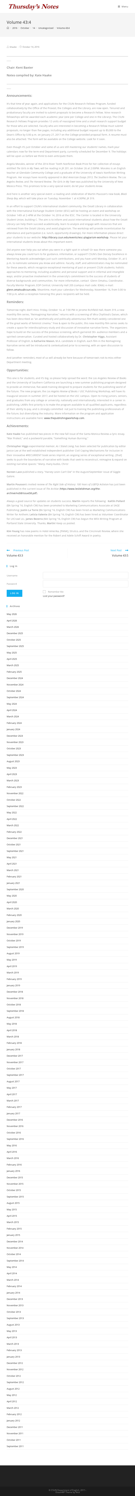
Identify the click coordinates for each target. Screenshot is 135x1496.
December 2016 (15, 1119)
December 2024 (15, 678)
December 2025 (15, 633)
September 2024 (15, 697)
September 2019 (15, 947)
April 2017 (12, 1094)
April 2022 (12, 819)
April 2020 (12, 902)
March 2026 (13, 626)
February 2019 (14, 979)
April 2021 (12, 863)
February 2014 (14, 1286)
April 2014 (12, 1273)
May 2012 (12, 1395)
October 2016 (14, 1132)
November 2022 (15, 793)
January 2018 (13, 1049)
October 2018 (14, 1004)
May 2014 (12, 1267)
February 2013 (14, 1350)
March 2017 (13, 1100)
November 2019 (15, 934)
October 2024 (14, 691)
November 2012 (15, 1369)
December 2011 (15, 1427)
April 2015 (12, 1215)
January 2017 (13, 1113)
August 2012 (13, 1388)
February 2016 (14, 1164)
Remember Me (55, 591)
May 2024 (12, 703)
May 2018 (12, 1023)
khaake (13, 46)
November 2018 (15, 998)
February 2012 (14, 1414)
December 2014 (15, 1241)
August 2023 (13, 761)
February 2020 (14, 915)
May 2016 (12, 1145)
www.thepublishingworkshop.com (64, 418)
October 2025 (14, 639)
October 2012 (14, 1375)
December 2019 (15, 927)
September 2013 (15, 1318)
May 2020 (12, 895)
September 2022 (15, 806)
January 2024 (13, 729)
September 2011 (15, 1446)
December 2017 (15, 1055)
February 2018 (14, 1042)
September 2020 (15, 889)
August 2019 (13, 953)
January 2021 (13, 883)
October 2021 (14, 844)
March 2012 (13, 1407)
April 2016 (12, 1151)
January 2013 (13, 1356)
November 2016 (15, 1126)
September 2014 (15, 1260)
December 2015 (15, 1177)
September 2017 (15, 1074)
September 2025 (15, 646)
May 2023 (12, 767)
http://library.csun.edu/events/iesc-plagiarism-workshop (75, 237)
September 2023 (15, 755)
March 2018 (13, 1036)
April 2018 (12, 1030)
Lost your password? (54, 596)
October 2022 (14, 799)
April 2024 (12, 710)
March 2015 (13, 1222)
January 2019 (13, 985)
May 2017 (12, 1087)
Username (12, 575)
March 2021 (13, 870)
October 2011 (14, 1439)
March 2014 (13, 1279)
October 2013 (14, 1311)
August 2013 (13, 1324)
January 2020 (13, 921)
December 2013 (15, 1299)
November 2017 (15, 1062)
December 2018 (15, 991)
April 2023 (12, 774)
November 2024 (15, 684)
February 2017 (14, 1106)
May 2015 (12, 1209)
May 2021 (12, 857)
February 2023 (14, 787)
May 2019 (12, 959)
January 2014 (13, 1292)
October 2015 (14, 1190)
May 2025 (12, 652)
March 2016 (13, 1158)
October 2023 (14, 748)
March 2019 (13, 972)
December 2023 (15, 735)
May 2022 (12, 812)
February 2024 (14, 723)
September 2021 (15, 851)
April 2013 (12, 1337)
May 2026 (12, 614)
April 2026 (12, 620)
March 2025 (13, 665)
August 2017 (13, 1081)
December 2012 (15, 1363)
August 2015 (13, 1203)
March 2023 (13, 780)
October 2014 (14, 1254)
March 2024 (13, 716)
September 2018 (15, 1010)
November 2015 (15, 1183)
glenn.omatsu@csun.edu (21, 289)
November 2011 (15, 1433)
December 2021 (15, 838)
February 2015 (14, 1228)
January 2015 (13, 1235)
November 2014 (15, 1247)
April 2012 (12, 1401)
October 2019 (14, 940)
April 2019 (12, 966)
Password (12, 583)
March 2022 (13, 825)
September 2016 (15, 1139)
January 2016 (13, 1171)
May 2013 (12, 1331)
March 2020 (13, 908)
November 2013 (15, 1305)
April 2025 (12, 658)
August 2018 (13, 1017)
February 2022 (14, 831)
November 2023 (15, 742)
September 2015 (15, 1196)
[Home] (8, 28)
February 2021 (14, 876)
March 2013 (13, 1343)
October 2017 (14, 1068)
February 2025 (14, 671)
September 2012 (15, 1382)
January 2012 (13, 1420)
